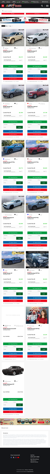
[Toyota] (3, 5)
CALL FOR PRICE (6, 336)
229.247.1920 (14, 1)
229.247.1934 (3, 1)
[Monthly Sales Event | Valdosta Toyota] (25, 421)
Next (49, 20)
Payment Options (13, 75)
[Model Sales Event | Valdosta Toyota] (25, 20)
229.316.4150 (25, 1)
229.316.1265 (34, 1)
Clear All (3, 25)
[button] (23, 37)
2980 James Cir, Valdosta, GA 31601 (45, 1)
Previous (1, 20)
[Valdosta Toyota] (13, 5)
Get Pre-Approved (13, 78)
